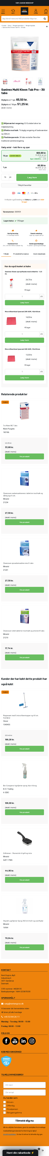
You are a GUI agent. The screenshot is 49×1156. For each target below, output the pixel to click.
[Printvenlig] (47, 26)
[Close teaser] (39, 1149)
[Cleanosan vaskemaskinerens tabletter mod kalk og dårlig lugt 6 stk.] (24, 478)
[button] (20, 1153)
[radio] (24, 156)
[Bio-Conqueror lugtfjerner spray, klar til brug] (24, 771)
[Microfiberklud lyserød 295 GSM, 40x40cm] (11, 321)
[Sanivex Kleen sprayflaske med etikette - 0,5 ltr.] (11, 283)
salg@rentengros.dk (13, 1003)
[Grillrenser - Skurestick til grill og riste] (24, 838)
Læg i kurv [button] (32, 177)
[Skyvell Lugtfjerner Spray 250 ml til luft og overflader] (24, 906)
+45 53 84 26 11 (12, 1017)
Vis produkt (25, 456)
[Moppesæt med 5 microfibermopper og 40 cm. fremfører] (24, 701)
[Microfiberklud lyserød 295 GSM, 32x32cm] (11, 359)
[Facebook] (6, 1046)
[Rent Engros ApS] (24, 11)
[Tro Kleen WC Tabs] (24, 411)
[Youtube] (15, 1046)
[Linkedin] (23, 1046)
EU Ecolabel (29, 123)
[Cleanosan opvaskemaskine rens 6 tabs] (24, 548)
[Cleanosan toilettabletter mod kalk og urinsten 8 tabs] (24, 616)
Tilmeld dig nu (24, 1120)
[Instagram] (32, 1046)
